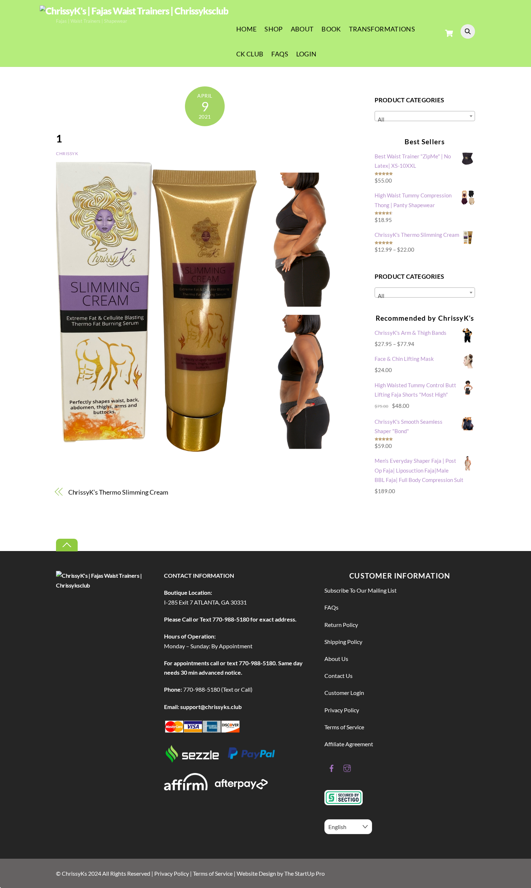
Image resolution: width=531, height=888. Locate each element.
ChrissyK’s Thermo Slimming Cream (118, 492)
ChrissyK (67, 153)
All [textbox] (381, 119)
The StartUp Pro (304, 873)
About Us (336, 658)
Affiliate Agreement (348, 743)
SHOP (273, 29)
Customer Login (344, 692)
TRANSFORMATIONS (382, 29)
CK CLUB (250, 54)
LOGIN (306, 54)
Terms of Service (344, 726)
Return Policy (341, 624)
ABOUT (302, 29)
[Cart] (449, 33)
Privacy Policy (341, 709)
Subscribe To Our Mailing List (360, 590)
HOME (246, 29)
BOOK (331, 29)
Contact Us (338, 675)
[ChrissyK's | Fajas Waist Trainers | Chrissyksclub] (134, 10)
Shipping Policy (343, 641)
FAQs (279, 54)
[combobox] (425, 116)
